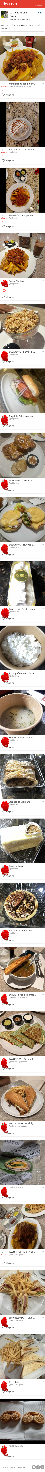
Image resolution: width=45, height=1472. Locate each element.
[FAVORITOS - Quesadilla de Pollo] (22, 1033)
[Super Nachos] (22, 255)
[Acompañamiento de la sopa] (22, 648)
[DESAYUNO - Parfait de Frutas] (22, 326)
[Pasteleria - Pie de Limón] (22, 583)
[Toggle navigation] (39, 4)
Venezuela (13, 1467)
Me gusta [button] (9, 94)
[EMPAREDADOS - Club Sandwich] (22, 1292)
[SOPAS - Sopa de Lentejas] (22, 969)
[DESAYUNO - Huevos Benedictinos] (22, 519)
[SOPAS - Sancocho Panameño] (22, 712)
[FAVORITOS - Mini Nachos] (22, 1226)
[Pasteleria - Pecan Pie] (22, 905)
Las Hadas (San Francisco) (19, 14)
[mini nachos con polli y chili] (22, 58)
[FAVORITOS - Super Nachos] (22, 190)
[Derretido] (22, 1356)
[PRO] (4, 354)
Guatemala (21, 1467)
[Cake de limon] (22, 841)
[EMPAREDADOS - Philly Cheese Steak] (22, 1098)
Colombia (5, 1467)
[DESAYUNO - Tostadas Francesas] (22, 455)
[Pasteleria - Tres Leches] (22, 124)
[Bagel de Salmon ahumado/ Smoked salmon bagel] (22, 390)
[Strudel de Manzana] (22, 776)
